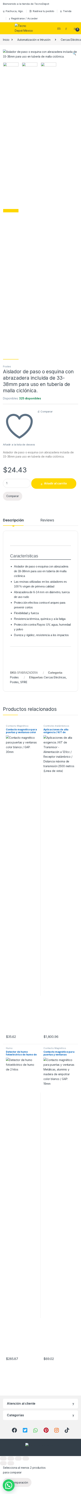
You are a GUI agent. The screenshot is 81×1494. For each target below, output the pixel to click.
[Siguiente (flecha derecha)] (10, 1463)
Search (59, 28)
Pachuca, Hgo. (14, 11)
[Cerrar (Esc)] (25, 1458)
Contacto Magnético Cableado (17, 727)
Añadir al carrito (55, 483)
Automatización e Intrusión (33, 39)
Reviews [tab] (47, 520)
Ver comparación (17, 1482)
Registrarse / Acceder (24, 18)
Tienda (67, 11)
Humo (9, 1048)
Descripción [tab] (13, 520)
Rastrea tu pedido (43, 11)
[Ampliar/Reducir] (3, 1458)
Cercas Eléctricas (55, 677)
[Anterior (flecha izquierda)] (3, 1463)
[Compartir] (18, 1458)
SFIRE (23, 682)
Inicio (6, 39)
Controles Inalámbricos (56, 725)
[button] (74, 53)
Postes (7, 366)
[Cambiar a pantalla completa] (10, 1458)
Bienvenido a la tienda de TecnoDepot (26, 3)
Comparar (46, 411)
